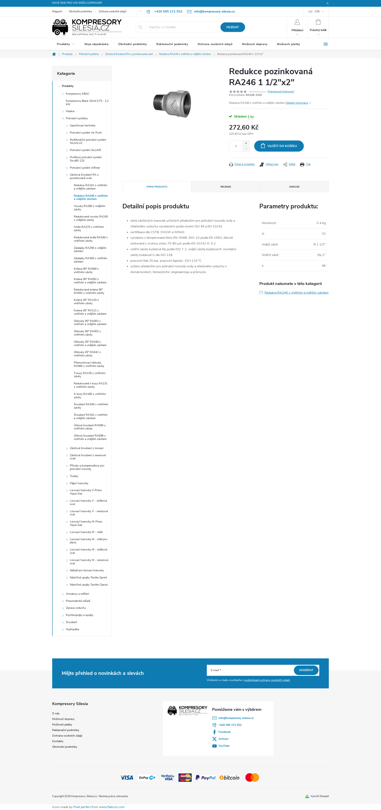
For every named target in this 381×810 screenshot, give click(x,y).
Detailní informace (297, 103)
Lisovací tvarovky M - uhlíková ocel (88, 551)
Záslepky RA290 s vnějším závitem (90, 249)
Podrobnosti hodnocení (281, 91)
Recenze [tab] (225, 186)
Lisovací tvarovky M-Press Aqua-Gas (86, 523)
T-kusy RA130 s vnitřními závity (89, 374)
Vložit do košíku (282, 146)
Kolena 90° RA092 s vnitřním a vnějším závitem (90, 280)
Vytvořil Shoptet (319, 796)
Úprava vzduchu (76, 608)
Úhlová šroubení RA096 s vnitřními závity (90, 427)
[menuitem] (66, 44)
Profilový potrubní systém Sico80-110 (86, 159)
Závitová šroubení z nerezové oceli (88, 457)
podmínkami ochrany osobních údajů (267, 680)
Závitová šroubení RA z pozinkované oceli (84, 176)
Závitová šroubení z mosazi (86, 448)
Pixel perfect (82, 807)
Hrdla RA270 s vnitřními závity (89, 228)
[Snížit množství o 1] (246, 148)
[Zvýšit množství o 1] (246, 143)
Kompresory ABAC (77, 94)
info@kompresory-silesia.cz (236, 718)
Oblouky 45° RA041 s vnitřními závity (87, 353)
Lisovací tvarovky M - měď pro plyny (88, 540)
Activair (223, 739)
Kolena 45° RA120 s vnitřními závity (86, 301)
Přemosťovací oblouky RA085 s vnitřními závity (89, 364)
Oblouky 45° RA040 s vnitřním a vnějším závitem (90, 343)
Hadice (70, 111)
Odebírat (306, 670)
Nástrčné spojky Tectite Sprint (88, 577)
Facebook (224, 732)
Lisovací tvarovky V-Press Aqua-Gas (86, 491)
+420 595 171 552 (229, 725)
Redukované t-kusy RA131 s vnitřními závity (90, 385)
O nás (56, 713)
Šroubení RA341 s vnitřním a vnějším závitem (91, 416)
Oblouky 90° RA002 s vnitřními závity (87, 333)
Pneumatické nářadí (78, 601)
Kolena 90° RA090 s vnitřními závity (86, 270)
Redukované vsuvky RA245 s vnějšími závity (91, 218)
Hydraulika (72, 629)
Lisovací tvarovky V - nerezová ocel (89, 513)
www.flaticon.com (112, 807)
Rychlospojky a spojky (79, 615)
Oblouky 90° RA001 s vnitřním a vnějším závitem (90, 322)
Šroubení (71, 622)
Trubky (74, 476)
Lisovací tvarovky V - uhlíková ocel (88, 502)
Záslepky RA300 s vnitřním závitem (90, 260)
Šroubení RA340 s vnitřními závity (91, 406)
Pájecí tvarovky (79, 483)
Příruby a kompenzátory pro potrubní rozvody (87, 467)
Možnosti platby (62, 724)
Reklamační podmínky (65, 730)
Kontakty (57, 741)
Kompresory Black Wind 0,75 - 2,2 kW (87, 102)
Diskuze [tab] (294, 186)
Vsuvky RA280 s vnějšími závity (89, 207)
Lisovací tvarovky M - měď (86, 532)
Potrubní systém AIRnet (85, 168)
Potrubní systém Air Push (86, 133)
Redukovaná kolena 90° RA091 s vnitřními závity (89, 291)
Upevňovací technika (82, 125)
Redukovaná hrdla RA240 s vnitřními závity (91, 239)
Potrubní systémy (77, 118)
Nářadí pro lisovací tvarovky (87, 570)
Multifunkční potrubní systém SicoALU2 (88, 141)
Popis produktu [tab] (156, 186)
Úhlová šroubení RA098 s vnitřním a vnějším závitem (90, 437)
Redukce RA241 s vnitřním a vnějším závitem (90, 186)
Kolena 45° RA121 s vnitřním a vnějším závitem (90, 312)
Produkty (67, 86)
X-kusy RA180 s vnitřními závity (90, 395)
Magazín (57, 11)
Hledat (232, 27)
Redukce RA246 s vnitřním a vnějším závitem (91, 197)
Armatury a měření (77, 594)
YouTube (223, 746)
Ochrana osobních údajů (112, 11)
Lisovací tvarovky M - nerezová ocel (89, 561)
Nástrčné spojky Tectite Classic (89, 585)
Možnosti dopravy (63, 719)
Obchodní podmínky (80, 11)
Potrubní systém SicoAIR (85, 150)
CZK (317, 11)
